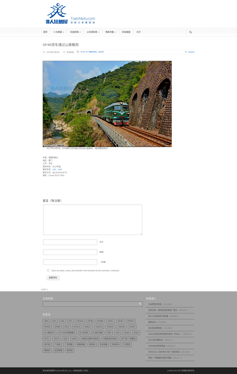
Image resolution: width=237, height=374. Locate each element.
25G (54, 321)
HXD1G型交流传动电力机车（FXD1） (164, 334)
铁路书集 (110, 32)
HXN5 (132, 327)
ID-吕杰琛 (83, 333)
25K (62, 321)
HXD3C (110, 327)
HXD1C (87, 327)
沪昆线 (127, 344)
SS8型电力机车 (155, 304)
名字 (101, 242)
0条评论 (191, 52)
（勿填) (102, 262)
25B (46, 321)
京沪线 (47, 344)
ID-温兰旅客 (97, 333)
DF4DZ (47, 327)
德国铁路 (81, 344)
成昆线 (92, 344)
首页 (45, 32)
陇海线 (70, 350)
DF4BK (100, 321)
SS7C (46, 339)
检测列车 (116, 344)
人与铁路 (59, 32)
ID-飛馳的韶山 (91, 52)
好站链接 (126, 32)
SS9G (74, 339)
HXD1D (99, 327)
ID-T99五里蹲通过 (67, 333)
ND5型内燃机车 (155, 328)
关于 (139, 32)
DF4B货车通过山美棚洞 (61, 45)
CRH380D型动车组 (156, 346)
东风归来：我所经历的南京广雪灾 (162, 310)
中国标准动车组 (110, 339)
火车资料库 (93, 32)
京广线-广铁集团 (128, 339)
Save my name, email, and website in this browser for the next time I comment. (85, 271)
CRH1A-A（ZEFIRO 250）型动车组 (163, 352)
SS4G (136, 333)
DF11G (77, 327)
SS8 (60, 169)
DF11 (66, 327)
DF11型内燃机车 (155, 340)
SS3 (54, 169)
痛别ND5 (152, 322)
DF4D (120, 321)
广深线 (57, 344)
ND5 (109, 333)
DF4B (82, 52)
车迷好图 (75, 32)
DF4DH (130, 321)
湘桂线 (47, 350)
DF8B (57, 327)
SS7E (56, 339)
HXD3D (121, 327)
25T (70, 321)
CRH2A (79, 321)
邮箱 (101, 252)
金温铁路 (58, 350)
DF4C (110, 321)
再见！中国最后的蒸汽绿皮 (160, 358)
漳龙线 (101, 52)
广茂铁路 (69, 344)
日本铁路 (103, 344)
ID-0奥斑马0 (49, 333)
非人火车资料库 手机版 (158, 316)
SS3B (126, 333)
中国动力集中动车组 (90, 339)
